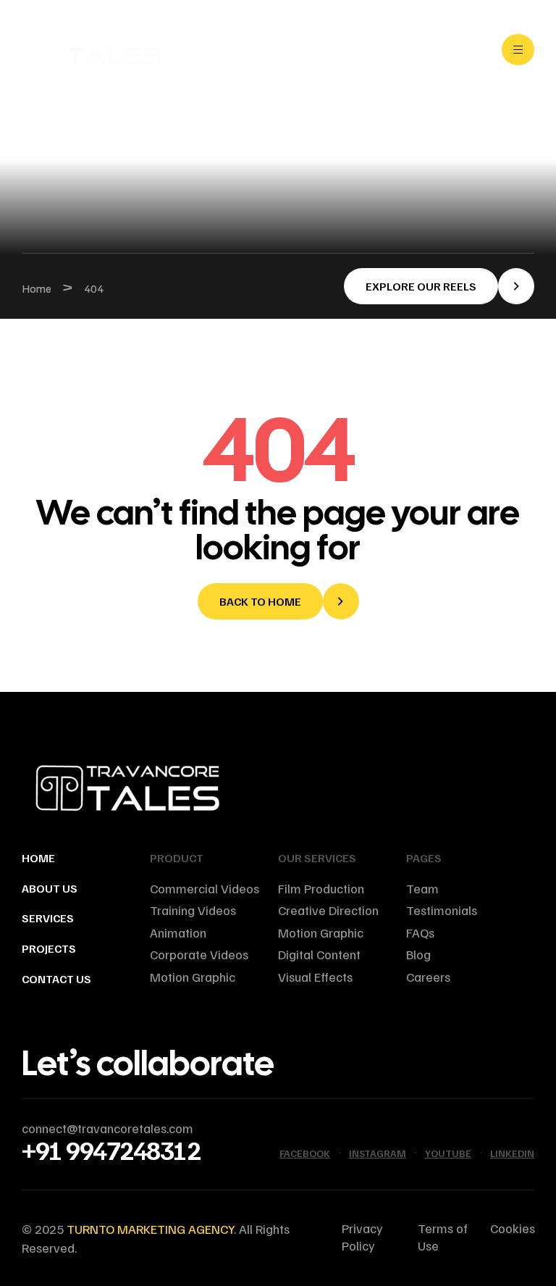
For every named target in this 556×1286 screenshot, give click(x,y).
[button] (439, 286)
